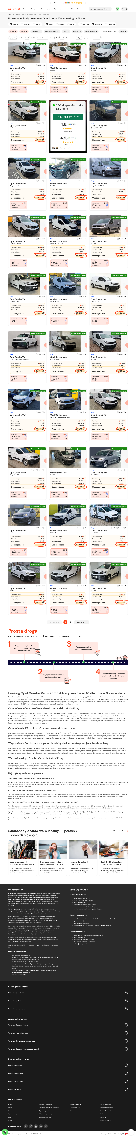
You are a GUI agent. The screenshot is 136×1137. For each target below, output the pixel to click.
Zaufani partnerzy (105, 1114)
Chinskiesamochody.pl (76, 1111)
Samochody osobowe (16, 993)
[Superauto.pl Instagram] (31, 1126)
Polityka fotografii (105, 1111)
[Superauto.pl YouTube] (36, 1126)
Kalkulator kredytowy (45, 1117)
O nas (79, 9)
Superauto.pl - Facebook (46, 1111)
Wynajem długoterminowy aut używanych (23, 1049)
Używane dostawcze (15, 1073)
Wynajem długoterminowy (18, 1025)
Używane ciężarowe (15, 1081)
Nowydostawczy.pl (75, 1104)
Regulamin (103, 1117)
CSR (9, 1117)
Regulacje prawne (105, 1120)
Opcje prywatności (105, 1104)
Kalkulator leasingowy (45, 1114)
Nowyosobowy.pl (75, 1107)
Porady (10, 1111)
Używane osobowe (15, 1065)
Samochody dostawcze (17, 1001)
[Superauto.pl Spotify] (46, 1126)
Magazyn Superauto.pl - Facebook (49, 1107)
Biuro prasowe (12, 1114)
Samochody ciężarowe (16, 1009)
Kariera (10, 1107)
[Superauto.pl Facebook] (26, 1126)
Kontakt (70, 9)
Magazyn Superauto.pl (45, 1104)
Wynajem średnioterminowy (18, 1033)
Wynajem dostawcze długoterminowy (22, 1041)
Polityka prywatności (106, 1107)
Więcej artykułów (119, 831)
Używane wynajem (15, 1089)
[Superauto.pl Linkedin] (41, 1126)
